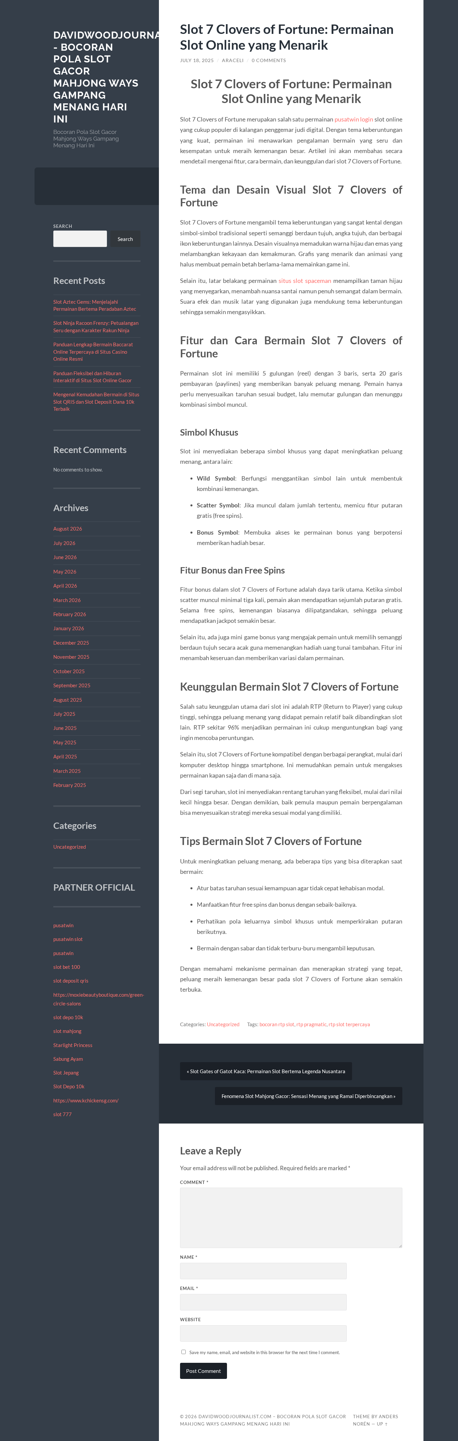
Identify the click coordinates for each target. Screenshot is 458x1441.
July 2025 (64, 714)
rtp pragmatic (311, 1024)
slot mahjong (67, 1031)
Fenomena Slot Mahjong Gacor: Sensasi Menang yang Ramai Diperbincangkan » (309, 1096)
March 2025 (67, 771)
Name (188, 1257)
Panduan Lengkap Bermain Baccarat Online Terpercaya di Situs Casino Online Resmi (93, 351)
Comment (194, 1182)
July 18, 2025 (197, 60)
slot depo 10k (68, 1017)
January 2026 (68, 628)
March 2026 (67, 600)
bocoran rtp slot (277, 1024)
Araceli (233, 60)
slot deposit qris (71, 981)
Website (190, 1319)
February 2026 (69, 614)
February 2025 (69, 785)
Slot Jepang (66, 1073)
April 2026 (65, 586)
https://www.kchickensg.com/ (86, 1100)
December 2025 (71, 643)
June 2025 (65, 728)
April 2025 (65, 756)
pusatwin (63, 925)
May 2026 (64, 571)
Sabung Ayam (68, 1059)
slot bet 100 (66, 967)
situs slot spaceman (305, 280)
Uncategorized (69, 847)
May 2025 (64, 742)
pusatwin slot (68, 939)
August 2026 (67, 529)
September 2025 (72, 685)
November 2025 (71, 657)
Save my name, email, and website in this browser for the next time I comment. (264, 1352)
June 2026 (65, 557)
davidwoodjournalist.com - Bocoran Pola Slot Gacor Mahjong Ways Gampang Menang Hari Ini (132, 77)
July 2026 (64, 543)
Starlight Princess (73, 1045)
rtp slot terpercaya (349, 1024)
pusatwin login (354, 119)
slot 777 (62, 1114)
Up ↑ (382, 1424)
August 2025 (67, 700)
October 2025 (69, 671)
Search (62, 226)
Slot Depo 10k (68, 1086)
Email (189, 1288)
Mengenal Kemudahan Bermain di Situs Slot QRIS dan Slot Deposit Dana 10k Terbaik (96, 401)
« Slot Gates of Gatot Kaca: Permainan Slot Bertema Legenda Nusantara (266, 1071)
